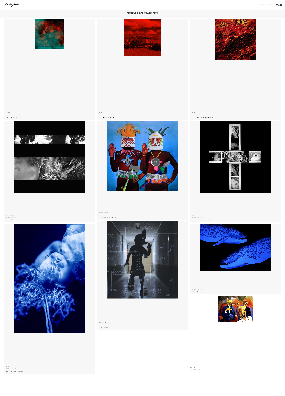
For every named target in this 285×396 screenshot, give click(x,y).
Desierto (100, 112)
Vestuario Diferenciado (104, 212)
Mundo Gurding (102, 322)
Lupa (47, 64)
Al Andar (8, 112)
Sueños (7, 366)
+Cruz (193, 215)
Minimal (193, 287)
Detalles (51, 64)
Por (9, 115)
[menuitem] (262, 4)
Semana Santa (193, 367)
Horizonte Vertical (10, 215)
